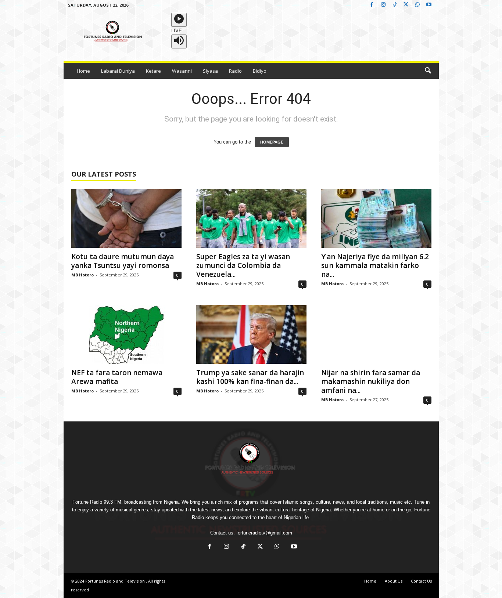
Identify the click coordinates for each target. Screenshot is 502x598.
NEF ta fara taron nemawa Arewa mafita (116, 377)
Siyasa (210, 71)
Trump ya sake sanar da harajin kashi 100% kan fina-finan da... (250, 377)
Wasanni (182, 71)
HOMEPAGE (271, 142)
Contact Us (421, 581)
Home (83, 71)
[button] (428, 71)
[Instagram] (383, 5)
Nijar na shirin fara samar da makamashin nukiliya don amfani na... (370, 381)
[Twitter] (406, 5)
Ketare (153, 71)
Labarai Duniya (118, 71)
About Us (393, 581)
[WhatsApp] (417, 5)
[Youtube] (428, 5)
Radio (235, 71)
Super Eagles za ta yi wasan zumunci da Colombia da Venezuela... (243, 265)
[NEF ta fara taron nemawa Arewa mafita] (126, 334)
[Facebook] (371, 5)
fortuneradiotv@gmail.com (264, 533)
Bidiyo (259, 71)
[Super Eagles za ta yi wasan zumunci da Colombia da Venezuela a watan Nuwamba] (251, 218)
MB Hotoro (82, 275)
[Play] (179, 20)
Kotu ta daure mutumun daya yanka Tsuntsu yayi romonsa (122, 261)
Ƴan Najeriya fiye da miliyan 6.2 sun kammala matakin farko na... (375, 265)
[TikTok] (394, 5)
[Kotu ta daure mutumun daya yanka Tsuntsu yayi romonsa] (126, 218)
